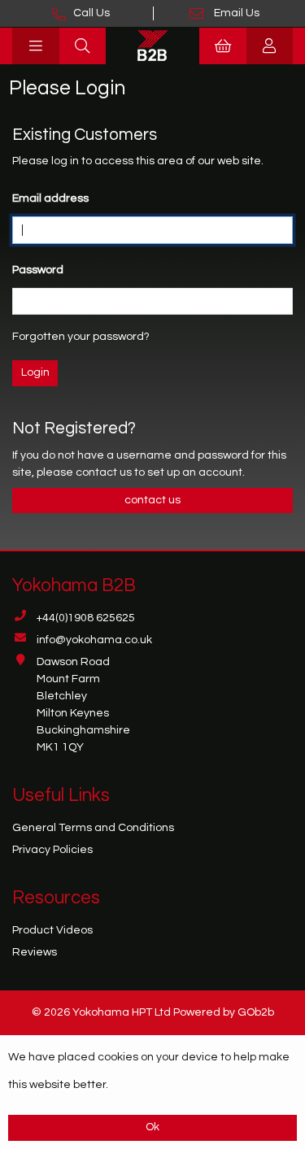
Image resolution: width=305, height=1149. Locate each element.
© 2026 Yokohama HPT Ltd (101, 1012)
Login (35, 372)
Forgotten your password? (81, 336)
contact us (105, 472)
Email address (50, 198)
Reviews (34, 952)
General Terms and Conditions (93, 827)
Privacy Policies (52, 849)
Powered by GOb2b (223, 1012)
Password (37, 270)
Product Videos (52, 930)
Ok (152, 1127)
